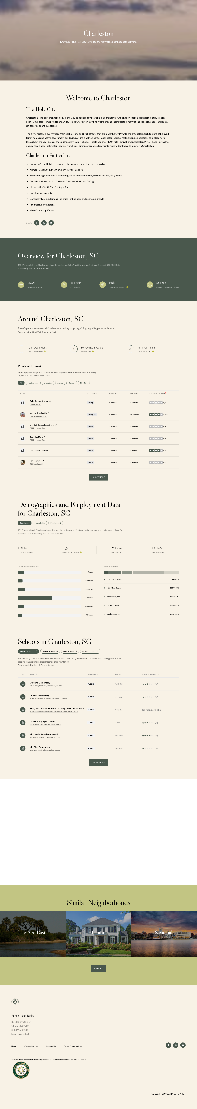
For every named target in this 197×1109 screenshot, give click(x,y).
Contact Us (51, 1046)
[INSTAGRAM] (175, 1045)
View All (98, 968)
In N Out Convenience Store (42, 425)
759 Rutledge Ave (37, 428)
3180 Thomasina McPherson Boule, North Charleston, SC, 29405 (54, 711)
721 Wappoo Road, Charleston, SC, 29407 (45, 724)
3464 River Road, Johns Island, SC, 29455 (45, 750)
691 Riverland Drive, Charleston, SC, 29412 (45, 737)
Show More (98, 762)
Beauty (73, 383)
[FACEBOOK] (168, 1045)
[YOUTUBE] (183, 1045)
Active (61, 383)
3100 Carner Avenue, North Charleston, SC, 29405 (48, 699)
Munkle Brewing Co (38, 413)
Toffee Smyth (36, 461)
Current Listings (31, 1046)
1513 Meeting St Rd (38, 416)
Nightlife (85, 383)
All (22, 383)
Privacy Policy (178, 1093)
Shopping (49, 383)
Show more (98, 477)
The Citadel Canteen (39, 450)
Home (13, 1046)
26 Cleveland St (36, 464)
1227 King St (35, 404)
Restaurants (34, 383)
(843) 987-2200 (19, 1029)
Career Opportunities (73, 1046)
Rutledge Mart (36, 437)
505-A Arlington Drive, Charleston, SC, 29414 (47, 686)
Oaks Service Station (39, 401)
